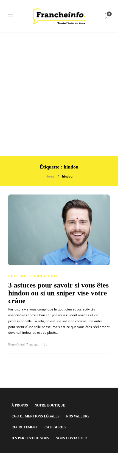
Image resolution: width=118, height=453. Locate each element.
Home (50, 176)
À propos (20, 405)
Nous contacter (71, 438)
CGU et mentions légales (36, 416)
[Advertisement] (59, 94)
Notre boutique (50, 405)
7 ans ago (32, 344)
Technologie (43, 276)
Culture (17, 276)
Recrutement (25, 427)
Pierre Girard (16, 344)
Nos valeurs (77, 416)
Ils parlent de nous (30, 438)
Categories (55, 427)
